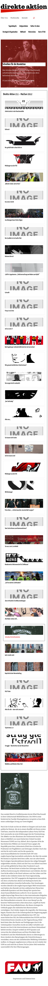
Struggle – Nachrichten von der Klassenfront (17, 746)
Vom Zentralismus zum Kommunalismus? (16, 528)
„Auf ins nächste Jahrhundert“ (13, 583)
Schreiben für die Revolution (12, 637)
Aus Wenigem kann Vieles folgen (13, 220)
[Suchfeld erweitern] (34, 18)
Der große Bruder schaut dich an (13, 147)
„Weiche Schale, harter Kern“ (12, 184)
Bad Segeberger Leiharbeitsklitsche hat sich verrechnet (20, 347)
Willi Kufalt (19, 81)
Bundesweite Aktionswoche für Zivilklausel (16, 564)
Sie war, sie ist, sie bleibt (11, 546)
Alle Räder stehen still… (11, 619)
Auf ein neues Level (10, 456)
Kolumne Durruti (9, 256)
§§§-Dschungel (9, 492)
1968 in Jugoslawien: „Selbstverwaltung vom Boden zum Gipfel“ (22, 274)
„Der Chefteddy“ (9, 401)
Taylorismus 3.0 (9, 728)
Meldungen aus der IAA (11, 474)
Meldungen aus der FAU (11, 166)
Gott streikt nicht (9, 655)
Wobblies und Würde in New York (14, 764)
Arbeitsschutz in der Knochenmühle (14, 111)
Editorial (7, 129)
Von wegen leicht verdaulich (12, 383)
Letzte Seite (29, 81)
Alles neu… (8, 419)
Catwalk (7, 292)
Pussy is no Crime (9, 311)
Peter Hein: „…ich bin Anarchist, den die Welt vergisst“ (19, 510)
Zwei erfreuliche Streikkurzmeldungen (15, 601)
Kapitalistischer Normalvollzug (13, 673)
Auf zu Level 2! (9, 329)
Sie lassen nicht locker (11, 438)
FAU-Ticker (8, 691)
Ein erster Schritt (9, 202)
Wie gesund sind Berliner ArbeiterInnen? (16, 365)
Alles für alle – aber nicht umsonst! (14, 709)
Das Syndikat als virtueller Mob (13, 238)
